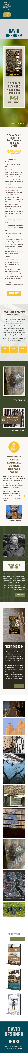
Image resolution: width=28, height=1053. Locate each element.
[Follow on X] (17, 1041)
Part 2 (14, 350)
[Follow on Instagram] (14, 1041)
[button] (14, 709)
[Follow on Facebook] (10, 1041)
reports (20, 249)
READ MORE (20, 594)
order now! (14, 293)
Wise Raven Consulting (16, 1048)
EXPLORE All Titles (17, 939)
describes (13, 251)
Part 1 (5, 350)
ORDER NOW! (7, 14)
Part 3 (22, 350)
